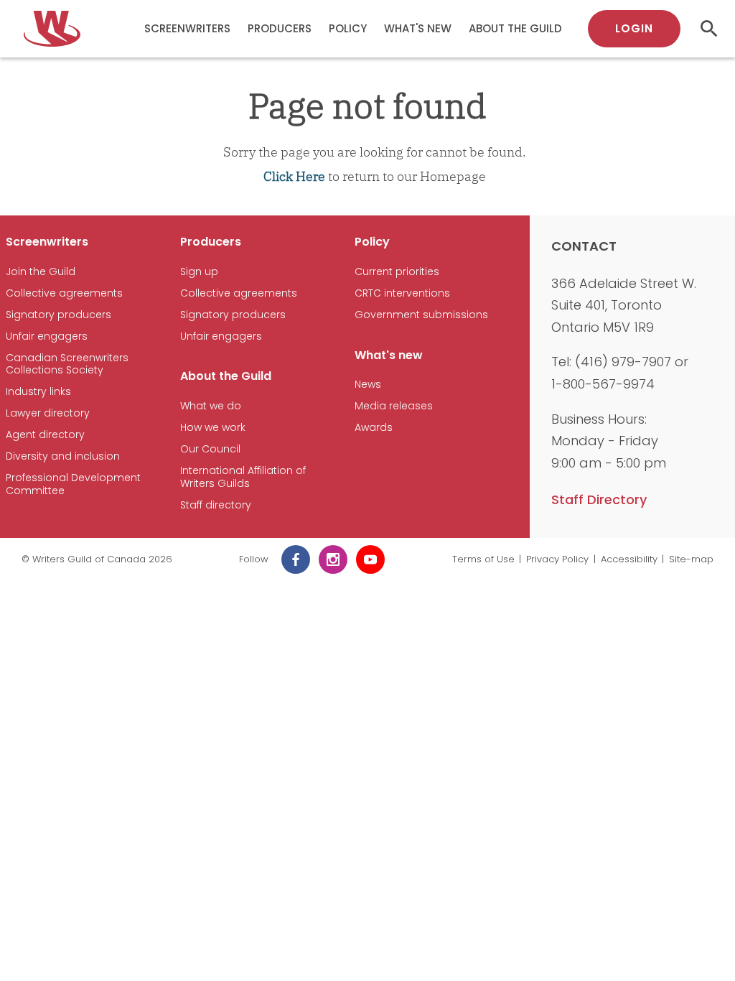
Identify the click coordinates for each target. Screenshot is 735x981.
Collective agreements (64, 293)
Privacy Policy (557, 559)
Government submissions (421, 315)
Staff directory (215, 505)
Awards (374, 427)
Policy (348, 28)
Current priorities (397, 272)
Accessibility (629, 559)
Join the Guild (40, 272)
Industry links (38, 392)
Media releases (394, 406)
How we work (212, 427)
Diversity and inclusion (63, 456)
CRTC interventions (402, 293)
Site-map (691, 559)
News (368, 384)
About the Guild (515, 28)
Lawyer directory (48, 413)
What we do (210, 406)
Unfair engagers (47, 336)
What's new (417, 28)
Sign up (199, 272)
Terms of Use (483, 559)
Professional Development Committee (73, 484)
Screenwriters (187, 28)
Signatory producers (58, 315)
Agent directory (45, 435)
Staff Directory (599, 499)
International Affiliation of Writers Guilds (243, 477)
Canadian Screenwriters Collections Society (67, 364)
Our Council (210, 449)
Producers (280, 28)
